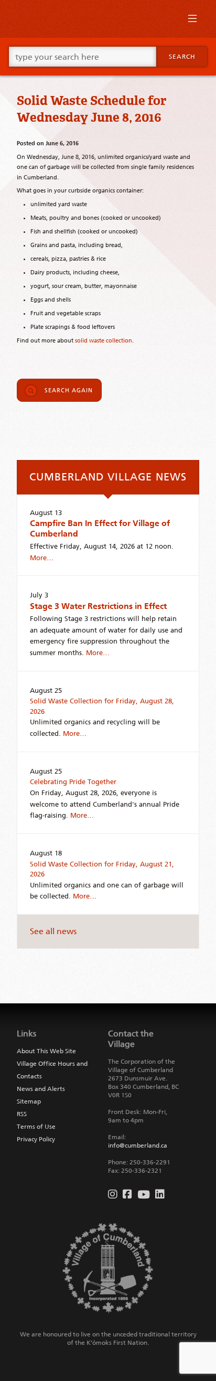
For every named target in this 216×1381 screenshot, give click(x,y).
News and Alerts (41, 1089)
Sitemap (29, 1101)
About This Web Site (46, 1051)
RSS (22, 1114)
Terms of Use (36, 1126)
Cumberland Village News (108, 476)
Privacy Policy (36, 1139)
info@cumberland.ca (137, 1145)
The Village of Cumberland (108, 19)
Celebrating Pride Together (73, 782)
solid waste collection (103, 340)
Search (182, 56)
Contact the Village (131, 1039)
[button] (192, 21)
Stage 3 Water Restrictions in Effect (98, 606)
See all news (53, 931)
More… (41, 558)
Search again (69, 390)
